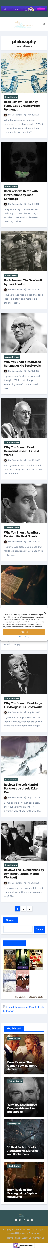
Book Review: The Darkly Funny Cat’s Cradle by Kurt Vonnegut (22, 105)
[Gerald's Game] (36, 959)
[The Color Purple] (22, 980)
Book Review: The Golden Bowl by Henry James (22, 1065)
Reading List (14, 1123)
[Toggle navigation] (5, 24)
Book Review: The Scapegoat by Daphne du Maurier (22, 1193)
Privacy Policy (24, 637)
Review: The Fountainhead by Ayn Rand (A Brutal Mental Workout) (24, 873)
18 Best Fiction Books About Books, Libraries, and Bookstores (23, 1150)
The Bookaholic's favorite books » (30, 997)
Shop (17, 1237)
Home (10, 1237)
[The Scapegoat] (22, 959)
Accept (24, 632)
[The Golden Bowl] (9, 959)
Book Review (11, 97)
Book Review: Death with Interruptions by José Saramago (21, 194)
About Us (26, 1237)
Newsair (21, 1233)
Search (10, 920)
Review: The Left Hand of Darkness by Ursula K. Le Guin (21, 788)
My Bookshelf (14, 943)
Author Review (12, 357)
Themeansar (35, 1233)
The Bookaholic (15, 114)
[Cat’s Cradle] (9, 980)
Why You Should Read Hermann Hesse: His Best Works (21, 451)
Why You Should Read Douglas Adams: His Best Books (22, 1108)
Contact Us (38, 1237)
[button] (43, 611)
